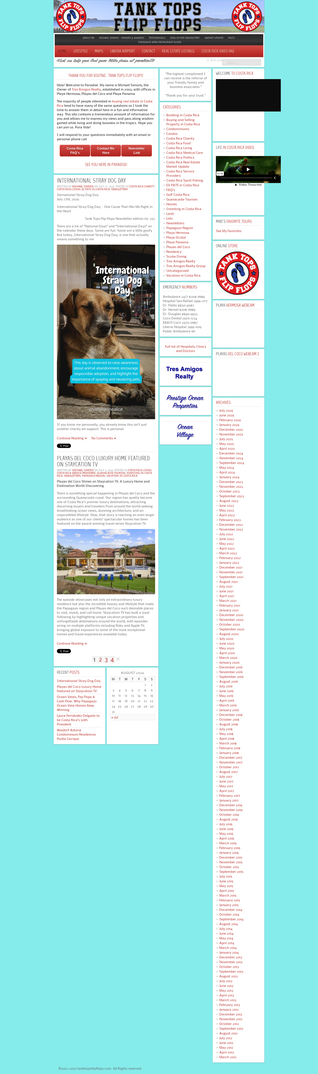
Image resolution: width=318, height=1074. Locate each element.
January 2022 (229, 563)
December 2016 (230, 805)
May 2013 (226, 990)
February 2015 (229, 900)
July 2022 (226, 534)
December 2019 (230, 667)
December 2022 (231, 525)
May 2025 (226, 444)
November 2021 (231, 572)
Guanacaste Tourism (111, 473)
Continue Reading (70, 438)
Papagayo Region (93, 476)
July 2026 (226, 410)
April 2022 (227, 548)
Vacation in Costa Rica (122, 476)
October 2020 (229, 624)
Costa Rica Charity (141, 186)
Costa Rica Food (178, 143)
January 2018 (229, 753)
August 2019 (228, 681)
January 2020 (229, 662)
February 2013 (229, 1005)
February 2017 (229, 796)
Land (170, 214)
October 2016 (229, 815)
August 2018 (228, 724)
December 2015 (230, 857)
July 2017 (225, 776)
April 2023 (227, 515)
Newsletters (119, 189)
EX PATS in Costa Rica (96, 189)
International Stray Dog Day (91, 181)
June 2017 (226, 781)
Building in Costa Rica (182, 115)
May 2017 (226, 786)
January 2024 (229, 477)
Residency (173, 252)
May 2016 (226, 834)
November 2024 (231, 458)
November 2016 (231, 810)
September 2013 (231, 971)
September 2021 (231, 577)
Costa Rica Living (68, 189)
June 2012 (226, 1043)
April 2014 (226, 943)
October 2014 (229, 914)
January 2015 (229, 905)
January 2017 (229, 800)
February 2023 (230, 520)
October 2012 (229, 1024)
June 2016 (226, 829)
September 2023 (231, 496)
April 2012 (226, 1052)
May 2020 (226, 648)
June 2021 (226, 591)
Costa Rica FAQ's (75, 151)
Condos (172, 134)
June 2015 (226, 881)
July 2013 (225, 981)
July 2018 (226, 729)
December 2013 (230, 957)
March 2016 (227, 843)
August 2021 (228, 582)
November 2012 (231, 1019)
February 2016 (229, 848)
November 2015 (231, 862)
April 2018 (226, 738)
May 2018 (226, 734)
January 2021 (229, 610)
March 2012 (227, 1057)
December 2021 (230, 567)
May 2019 (226, 696)
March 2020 (228, 658)
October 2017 (229, 767)
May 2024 (226, 467)
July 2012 (225, 1038)
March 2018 (228, 743)
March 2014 (227, 948)
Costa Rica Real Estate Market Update (183, 164)
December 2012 (230, 1014)
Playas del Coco (178, 247)
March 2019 (227, 705)
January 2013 (229, 1009)
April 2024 (227, 472)
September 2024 (231, 463)
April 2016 (226, 838)
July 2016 (225, 824)
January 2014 (229, 952)
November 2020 (231, 620)
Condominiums (177, 129)
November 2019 (231, 672)
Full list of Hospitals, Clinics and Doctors (185, 348)
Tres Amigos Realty (86, 89)
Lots (169, 218)
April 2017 (226, 791)
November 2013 (231, 962)
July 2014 (225, 929)
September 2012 (231, 1028)
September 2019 (231, 677)
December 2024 (231, 453)
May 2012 (226, 1047)
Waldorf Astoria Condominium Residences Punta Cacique (76, 734)
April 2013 (226, 995)
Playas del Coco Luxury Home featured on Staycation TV (103, 462)
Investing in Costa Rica (183, 209)
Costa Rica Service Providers (76, 473)
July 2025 (226, 439)
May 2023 (226, 510)
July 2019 (225, 686)
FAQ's (170, 190)
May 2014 (226, 938)
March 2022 (228, 553)
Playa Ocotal (176, 237)
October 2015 (229, 867)
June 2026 (226, 415)
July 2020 (226, 639)
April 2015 (226, 891)
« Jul (114, 717)
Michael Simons (83, 186)
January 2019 (229, 710)
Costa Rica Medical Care (184, 153)
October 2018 (229, 719)
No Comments (102, 438)
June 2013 (226, 986)
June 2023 (226, 506)
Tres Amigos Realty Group (186, 266)
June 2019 (226, 691)
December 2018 (231, 715)
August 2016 (228, 819)
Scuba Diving (176, 256)
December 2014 (230, 910)
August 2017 (228, 772)
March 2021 (227, 601)
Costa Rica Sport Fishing (184, 180)
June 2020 (226, 643)
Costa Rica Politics (180, 157)
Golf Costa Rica (178, 195)
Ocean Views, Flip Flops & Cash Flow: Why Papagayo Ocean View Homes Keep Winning (77, 703)
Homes (171, 204)
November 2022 (231, 529)
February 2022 (230, 558)
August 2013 (228, 976)
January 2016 (229, 853)
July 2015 (225, 876)
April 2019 (226, 700)
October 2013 (229, 967)
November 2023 (231, 486)
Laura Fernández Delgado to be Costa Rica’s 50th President (78, 720)
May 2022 (226, 544)
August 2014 (228, 924)
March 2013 (227, 1000)
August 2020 (229, 634)
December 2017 (230, 757)
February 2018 (229, 748)
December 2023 (231, 482)
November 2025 (231, 434)
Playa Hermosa (177, 233)
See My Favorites (228, 231)
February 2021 (229, 605)
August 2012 (228, 1033)
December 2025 (231, 429)
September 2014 (231, 919)
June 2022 (226, 539)
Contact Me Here (105, 151)
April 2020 (227, 653)
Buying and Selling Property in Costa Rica (183, 122)
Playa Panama (177, 242)
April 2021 (226, 596)
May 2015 (226, 886)
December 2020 (231, 615)
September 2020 (231, 629)
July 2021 (225, 586)
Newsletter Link (136, 151)
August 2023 (228, 501)
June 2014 (226, 933)
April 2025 (227, 448)
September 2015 (231, 872)
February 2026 (230, 420)
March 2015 (227, 895)
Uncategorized (177, 271)
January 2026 (229, 425)
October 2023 (229, 491)
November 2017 (231, 762)
